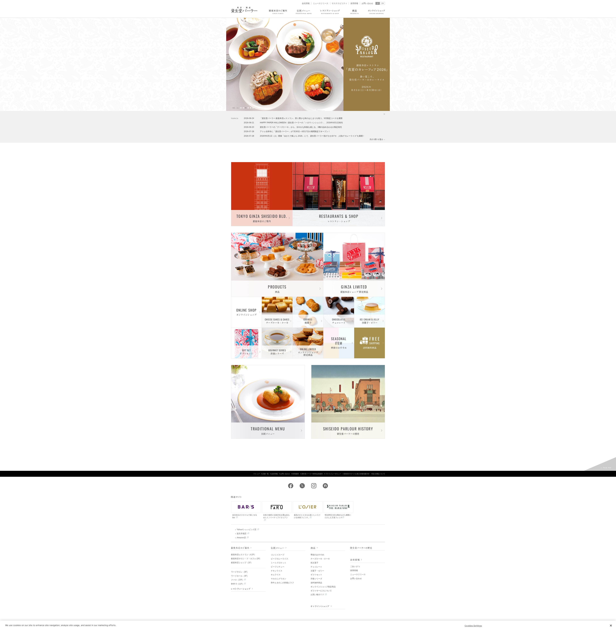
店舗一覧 (265, 474)
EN (383, 3)
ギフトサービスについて (321, 591)
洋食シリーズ (316, 579)
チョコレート (316, 567)
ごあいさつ (355, 566)
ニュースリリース (320, 3)
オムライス (275, 575)
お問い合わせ (367, 3)
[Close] (610, 625)
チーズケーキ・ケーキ (320, 559)
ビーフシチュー (277, 567)
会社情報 (306, 3)
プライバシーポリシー (333, 474)
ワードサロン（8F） (240, 572)
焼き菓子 (314, 563)
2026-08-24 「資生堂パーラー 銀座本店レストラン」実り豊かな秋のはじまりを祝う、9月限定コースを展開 (293, 118)
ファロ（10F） (237, 580)
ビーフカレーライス (279, 559)
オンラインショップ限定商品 (323, 587)
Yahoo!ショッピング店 (246, 530)
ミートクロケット (278, 563)
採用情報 (354, 3)
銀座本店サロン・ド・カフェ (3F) (245, 558)
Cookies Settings (473, 625)
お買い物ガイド (317, 594)
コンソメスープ (277, 555)
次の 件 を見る (377, 139)
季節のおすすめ (317, 555)
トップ (257, 474)
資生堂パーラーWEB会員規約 (312, 474)
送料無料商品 (316, 583)
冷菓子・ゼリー (317, 571)
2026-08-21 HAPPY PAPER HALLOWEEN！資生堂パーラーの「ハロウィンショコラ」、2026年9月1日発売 (293, 123)
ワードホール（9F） (240, 576)
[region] (308, 626)
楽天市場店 (241, 534)
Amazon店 (241, 538)
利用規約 (295, 474)
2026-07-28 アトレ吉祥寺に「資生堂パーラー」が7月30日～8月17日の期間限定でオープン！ (287, 131)
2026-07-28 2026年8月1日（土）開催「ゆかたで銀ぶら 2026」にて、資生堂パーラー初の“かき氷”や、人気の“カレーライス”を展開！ (304, 136)
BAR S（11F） (237, 584)
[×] (383, 114)
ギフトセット (316, 575)
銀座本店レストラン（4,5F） (243, 554)
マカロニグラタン (278, 579)
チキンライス (276, 571)
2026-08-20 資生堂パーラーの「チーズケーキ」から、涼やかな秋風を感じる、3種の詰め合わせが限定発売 (293, 127)
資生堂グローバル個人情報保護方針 (357, 474)
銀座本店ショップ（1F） (241, 562)
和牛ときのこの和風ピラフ (282, 583)
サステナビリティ (339, 3)
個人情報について (378, 474)
